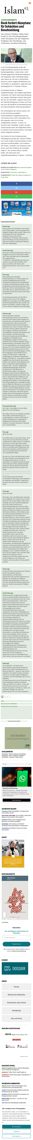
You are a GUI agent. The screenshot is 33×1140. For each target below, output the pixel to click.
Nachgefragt (16, 1010)
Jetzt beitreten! (16, 800)
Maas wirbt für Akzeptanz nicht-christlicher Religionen (16, 168)
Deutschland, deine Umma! (16, 1002)
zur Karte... (5, 922)
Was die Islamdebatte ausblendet (14, 1102)
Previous (6, 1045)
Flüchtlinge (22, 754)
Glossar (16, 987)
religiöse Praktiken (18, 755)
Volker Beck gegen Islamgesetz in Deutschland (16, 176)
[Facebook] (16, 184)
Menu (30, 2)
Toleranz (12, 757)
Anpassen (16, 1131)
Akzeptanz (5, 754)
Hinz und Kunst (16, 1018)
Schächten (5, 757)
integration (5, 755)
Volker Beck (19, 757)
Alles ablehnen (16, 1136)
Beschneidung (13, 754)
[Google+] (16, 192)
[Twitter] (16, 188)
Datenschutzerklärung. (19, 951)
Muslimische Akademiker (16, 995)
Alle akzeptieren (16, 1126)
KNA (10, 755)
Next (26, 1045)
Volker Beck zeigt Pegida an (13, 172)
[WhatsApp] (16, 196)
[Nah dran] (31, 1106)
